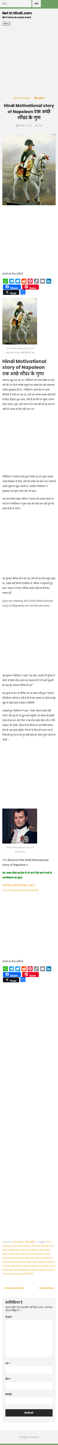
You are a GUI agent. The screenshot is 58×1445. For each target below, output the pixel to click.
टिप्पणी (9, 1317)
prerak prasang (16, 1273)
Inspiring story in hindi (13, 1257)
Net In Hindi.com (17, 13)
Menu (6, 23)
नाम (7, 1363)
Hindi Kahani (23, 1245)
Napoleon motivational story (22, 1269)
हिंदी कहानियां (39, 98)
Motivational (22, 98)
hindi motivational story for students (20, 1249)
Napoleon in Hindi (19, 1265)
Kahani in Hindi (32, 1257)
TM (40, 125)
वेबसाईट (8, 1394)
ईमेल (8, 1378)
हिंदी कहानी (29, 1273)
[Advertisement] (29, 56)
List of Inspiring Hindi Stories (20, 890)
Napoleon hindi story (26, 1261)
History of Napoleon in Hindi (35, 1253)
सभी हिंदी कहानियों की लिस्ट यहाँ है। (19, 885)
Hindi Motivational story (42, 1245)
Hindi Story (15, 1253)
